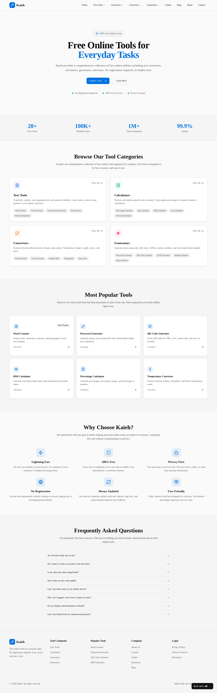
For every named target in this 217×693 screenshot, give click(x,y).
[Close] (210, 686)
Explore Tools (95, 81)
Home (84, 5)
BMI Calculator (98, 662)
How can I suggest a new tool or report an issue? (69, 597)
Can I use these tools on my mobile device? (66, 589)
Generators (152, 5)
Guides (168, 5)
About (190, 5)
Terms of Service (179, 652)
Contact (201, 5)
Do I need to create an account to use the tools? (68, 564)
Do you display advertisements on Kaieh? (66, 606)
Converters (134, 5)
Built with (198, 686)
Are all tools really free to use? (61, 555)
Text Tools (98, 5)
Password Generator (100, 652)
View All (95, 183)
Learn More (121, 81)
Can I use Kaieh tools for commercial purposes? (69, 614)
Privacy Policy (178, 647)
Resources (135, 662)
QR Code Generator (99, 657)
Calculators (116, 5)
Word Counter (97, 647)
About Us (135, 647)
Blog (179, 5)
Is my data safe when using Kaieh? (63, 572)
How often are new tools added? (61, 581)
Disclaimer (177, 657)
